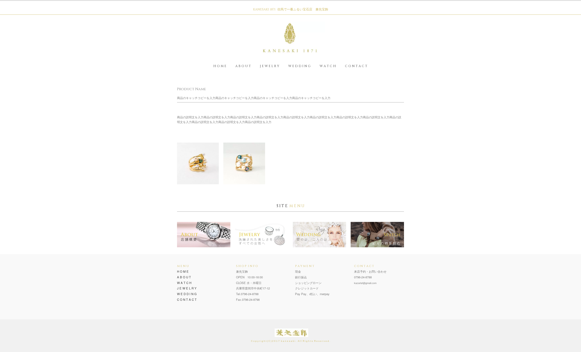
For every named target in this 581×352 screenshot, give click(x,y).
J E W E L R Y (269, 66)
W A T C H (328, 66)
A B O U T (243, 66)
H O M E (219, 66)
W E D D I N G (299, 66)
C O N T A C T (356, 66)
